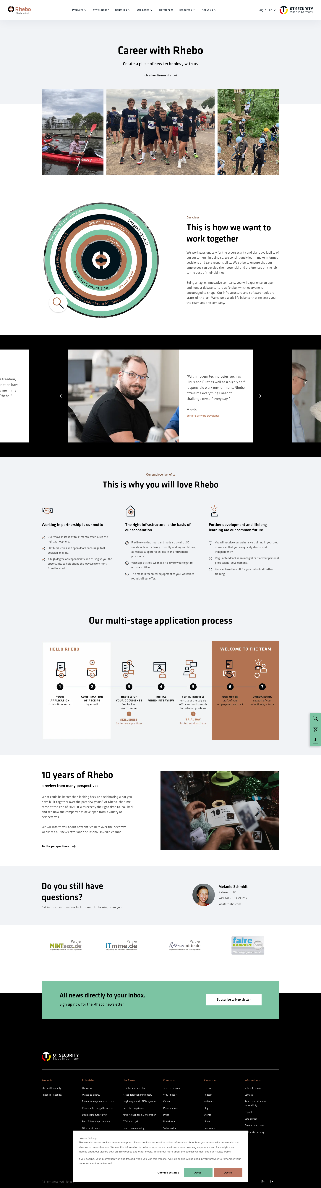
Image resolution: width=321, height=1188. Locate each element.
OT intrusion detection (134, 1088)
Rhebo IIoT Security (52, 1094)
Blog (206, 1108)
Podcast (208, 1094)
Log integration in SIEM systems (140, 1101)
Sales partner (170, 1128)
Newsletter (169, 1121)
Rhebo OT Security (51, 1088)
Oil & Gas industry (91, 1128)
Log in (262, 10)
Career (166, 1101)
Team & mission (171, 1088)
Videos (207, 1121)
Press (166, 1114)
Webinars (209, 1101)
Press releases (170, 1108)
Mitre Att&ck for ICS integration (139, 1114)
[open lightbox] (101, 260)
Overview (87, 1088)
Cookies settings (168, 1172)
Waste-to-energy (91, 1094)
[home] (19, 10)
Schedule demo (252, 1088)
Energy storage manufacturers (98, 1101)
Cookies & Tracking (254, 1132)
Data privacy (250, 1118)
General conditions (254, 1125)
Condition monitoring (134, 1128)
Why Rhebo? (169, 1094)
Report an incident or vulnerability (255, 1103)
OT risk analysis (131, 1121)
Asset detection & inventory (137, 1094)
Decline (228, 1172)
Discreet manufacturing (94, 1114)
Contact (248, 1094)
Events (207, 1114)
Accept (198, 1172)
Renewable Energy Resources (97, 1108)
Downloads (209, 1128)
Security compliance (133, 1108)
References (166, 10)
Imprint (248, 1112)
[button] (60, 396)
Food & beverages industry (96, 1121)
